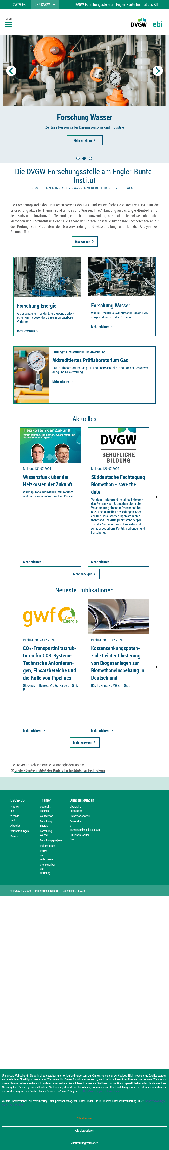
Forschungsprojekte (51, 840)
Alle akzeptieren (84, 1130)
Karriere (14, 836)
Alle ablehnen (84, 1118)
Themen (46, 800)
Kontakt (54, 891)
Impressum (40, 891)
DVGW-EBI (18, 800)
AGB (82, 891)
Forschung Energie (46, 823)
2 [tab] (84, 158)
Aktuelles (15, 825)
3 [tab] (90, 158)
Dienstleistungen (82, 800)
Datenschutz (70, 891)
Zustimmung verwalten (84, 1143)
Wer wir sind (14, 818)
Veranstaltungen (19, 831)
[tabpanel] (84, 92)
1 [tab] (78, 158)
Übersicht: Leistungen (76, 809)
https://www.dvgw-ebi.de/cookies (100, 1091)
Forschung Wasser (46, 833)
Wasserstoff (46, 816)
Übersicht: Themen (45, 809)
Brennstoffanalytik (80, 816)
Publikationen (47, 846)
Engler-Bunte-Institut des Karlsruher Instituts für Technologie (60, 770)
